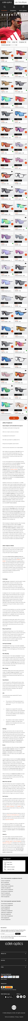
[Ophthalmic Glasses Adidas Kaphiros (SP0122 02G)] (7, 83)
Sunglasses (4, 10)
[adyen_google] (17, 977)
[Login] (14, 7)
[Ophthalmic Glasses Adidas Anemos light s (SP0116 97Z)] (20, 67)
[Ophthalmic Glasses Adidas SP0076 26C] (20, 236)
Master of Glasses (10, 806)
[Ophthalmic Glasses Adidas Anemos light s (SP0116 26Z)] (20, 251)
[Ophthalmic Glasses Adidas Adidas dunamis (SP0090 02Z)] (20, 343)
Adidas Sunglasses (6, 887)
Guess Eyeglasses (5, 907)
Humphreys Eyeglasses (7, 903)
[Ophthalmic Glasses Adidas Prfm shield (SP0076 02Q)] (7, 67)
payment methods (10, 819)
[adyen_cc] (2, 977)
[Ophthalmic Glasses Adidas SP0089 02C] (20, 175)
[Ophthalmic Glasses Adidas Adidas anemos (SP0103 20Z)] (20, 221)
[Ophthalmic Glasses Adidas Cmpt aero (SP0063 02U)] (7, 175)
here (13, 937)
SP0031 (18, 559)
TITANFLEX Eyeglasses (7, 910)
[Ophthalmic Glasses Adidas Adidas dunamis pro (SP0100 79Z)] (7, 251)
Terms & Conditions (10, 1016)
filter (4, 42)
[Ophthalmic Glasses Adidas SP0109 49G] (7, 52)
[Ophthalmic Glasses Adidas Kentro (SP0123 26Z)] (20, 159)
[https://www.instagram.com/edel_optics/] (21, 996)
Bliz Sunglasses (5, 882)
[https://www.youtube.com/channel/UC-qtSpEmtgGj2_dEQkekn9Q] (24, 996)
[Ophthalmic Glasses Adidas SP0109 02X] (20, 312)
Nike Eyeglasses (5, 917)
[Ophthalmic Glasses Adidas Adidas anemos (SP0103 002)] (7, 129)
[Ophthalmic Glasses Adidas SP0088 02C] (20, 358)
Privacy (17, 1016)
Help (2, 967)
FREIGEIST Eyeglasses (6, 912)
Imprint (21, 1016)
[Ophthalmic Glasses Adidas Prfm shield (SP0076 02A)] (20, 83)
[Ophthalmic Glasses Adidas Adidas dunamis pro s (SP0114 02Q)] (7, 404)
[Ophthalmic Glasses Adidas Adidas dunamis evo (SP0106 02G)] (20, 328)
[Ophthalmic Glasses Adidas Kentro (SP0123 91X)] (20, 113)
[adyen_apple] (13, 977)
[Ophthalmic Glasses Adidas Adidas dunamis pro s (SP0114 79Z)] (7, 282)
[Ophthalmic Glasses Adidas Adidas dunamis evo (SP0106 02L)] (20, 52)
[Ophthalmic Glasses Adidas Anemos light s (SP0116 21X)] (20, 144)
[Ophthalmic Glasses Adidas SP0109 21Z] (7, 374)
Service (3, 960)
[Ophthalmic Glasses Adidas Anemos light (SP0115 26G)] (20, 404)
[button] (7, 2)
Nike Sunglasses (5, 896)
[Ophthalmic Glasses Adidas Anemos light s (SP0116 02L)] (7, 205)
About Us (3, 953)
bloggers (19, 806)
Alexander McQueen (7, 842)
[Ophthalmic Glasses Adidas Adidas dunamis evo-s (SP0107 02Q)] (20, 205)
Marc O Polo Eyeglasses (7, 905)
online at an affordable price (13, 814)
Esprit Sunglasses (5, 893)
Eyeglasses (13, 10)
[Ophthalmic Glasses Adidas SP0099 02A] (7, 113)
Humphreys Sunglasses (7, 891)
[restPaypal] (9, 977)
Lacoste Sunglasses (6, 894)
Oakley (11, 841)
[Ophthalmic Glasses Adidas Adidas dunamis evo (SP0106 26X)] (7, 358)
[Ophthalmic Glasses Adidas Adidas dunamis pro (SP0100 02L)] (20, 98)
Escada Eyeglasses (6, 919)
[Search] (4, 7)
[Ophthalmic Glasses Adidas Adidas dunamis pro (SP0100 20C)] (7, 297)
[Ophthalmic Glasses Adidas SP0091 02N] (20, 297)
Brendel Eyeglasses (6, 914)
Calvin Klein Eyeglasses (7, 916)
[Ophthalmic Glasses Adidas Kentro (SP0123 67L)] (7, 144)
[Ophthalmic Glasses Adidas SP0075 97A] (20, 282)
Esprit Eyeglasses (5, 908)
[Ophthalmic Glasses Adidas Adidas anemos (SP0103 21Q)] (7, 389)
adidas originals (14, 469)
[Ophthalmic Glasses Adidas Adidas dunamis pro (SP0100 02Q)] (7, 98)
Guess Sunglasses (5, 880)
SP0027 (4, 561)
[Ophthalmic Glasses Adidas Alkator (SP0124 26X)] (7, 328)
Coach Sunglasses (5, 884)
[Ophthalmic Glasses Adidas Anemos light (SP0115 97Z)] (20, 190)
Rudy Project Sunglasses (7, 886)
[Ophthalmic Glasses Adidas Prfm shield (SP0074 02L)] (20, 374)
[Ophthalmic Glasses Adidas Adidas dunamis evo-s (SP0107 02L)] (7, 159)
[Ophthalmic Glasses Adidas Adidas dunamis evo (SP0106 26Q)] (7, 221)
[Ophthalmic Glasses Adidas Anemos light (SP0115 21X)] (7, 266)
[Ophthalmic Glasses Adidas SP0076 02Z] (20, 129)
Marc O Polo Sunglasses (7, 889)
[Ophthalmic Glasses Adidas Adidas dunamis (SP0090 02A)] (20, 266)
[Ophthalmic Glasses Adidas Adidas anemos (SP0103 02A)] (7, 190)
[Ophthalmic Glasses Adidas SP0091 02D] (20, 389)
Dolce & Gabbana (17, 841)
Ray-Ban (7, 841)
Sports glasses (23, 10)
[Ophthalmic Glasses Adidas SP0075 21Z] (7, 236)
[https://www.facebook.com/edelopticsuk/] (18, 996)
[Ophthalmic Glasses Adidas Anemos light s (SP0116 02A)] (7, 312)
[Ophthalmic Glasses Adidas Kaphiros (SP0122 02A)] (7, 343)
